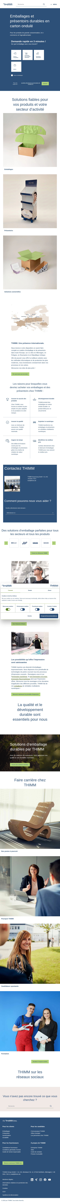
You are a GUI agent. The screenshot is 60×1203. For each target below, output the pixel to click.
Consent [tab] (10, 590)
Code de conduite (36, 1152)
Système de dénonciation (10, 1195)
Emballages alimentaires (39, 55)
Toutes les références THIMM (39, 553)
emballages (18, 686)
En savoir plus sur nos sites (20, 374)
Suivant (45, 83)
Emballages (6, 1131)
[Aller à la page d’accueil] (7, 4)
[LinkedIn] (32, 1179)
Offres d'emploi (35, 1133)
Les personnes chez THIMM (39, 1135)
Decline (30, 616)
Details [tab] (30, 590)
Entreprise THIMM (36, 1147)
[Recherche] (44, 4)
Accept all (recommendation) (49, 616)
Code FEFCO (16, 67)
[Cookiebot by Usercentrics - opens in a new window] (51, 586)
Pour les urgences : (26, 83)
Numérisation (6, 1135)
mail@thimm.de (15, 1174)
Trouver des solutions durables (20, 764)
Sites (32, 1150)
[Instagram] (40, 1179)
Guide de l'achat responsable (11, 1152)
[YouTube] (49, 1179)
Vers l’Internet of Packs (19, 624)
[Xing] (36, 1179)
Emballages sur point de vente (27, 55)
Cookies (5, 1188)
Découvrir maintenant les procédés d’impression (26, 694)
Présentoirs (6, 1133)
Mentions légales (7, 1179)
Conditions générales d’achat (11, 1150)
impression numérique (19, 676)
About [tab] (49, 590)
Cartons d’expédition (16, 55)
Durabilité (5, 1137)
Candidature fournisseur (10, 1147)
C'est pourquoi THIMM (38, 1131)
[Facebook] (45, 1179)
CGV (4, 1191)
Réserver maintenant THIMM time (13, 1163)
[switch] (22, 609)
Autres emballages (18, 75)
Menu (55, 4)
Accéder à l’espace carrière (40, 1061)
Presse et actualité (36, 1154)
